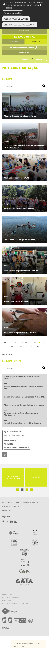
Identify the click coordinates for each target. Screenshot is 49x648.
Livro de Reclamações (10, 506)
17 (26, 342)
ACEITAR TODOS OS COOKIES (16, 19)
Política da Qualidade (10, 597)
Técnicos (8, 444)
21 (44, 342)
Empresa (25, 59)
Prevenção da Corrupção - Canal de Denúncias (20, 502)
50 (27, 346)
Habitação (36, 42)
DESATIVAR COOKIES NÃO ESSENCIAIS (20, 25)
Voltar (4, 454)
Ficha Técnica (7, 600)
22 (12, 346)
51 (32, 346)
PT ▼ (33, 59)
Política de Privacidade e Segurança (15, 603)
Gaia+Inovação (24, 52)
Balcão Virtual (24, 31)
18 (30, 342)
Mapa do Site (7, 594)
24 (21, 346)
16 (22, 342)
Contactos (6, 510)
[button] (17, 489)
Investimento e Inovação (17, 447)
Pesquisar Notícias (11, 361)
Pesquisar (7, 79)
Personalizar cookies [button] (13, 13)
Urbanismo (13, 42)
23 (16, 346)
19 (35, 342)
